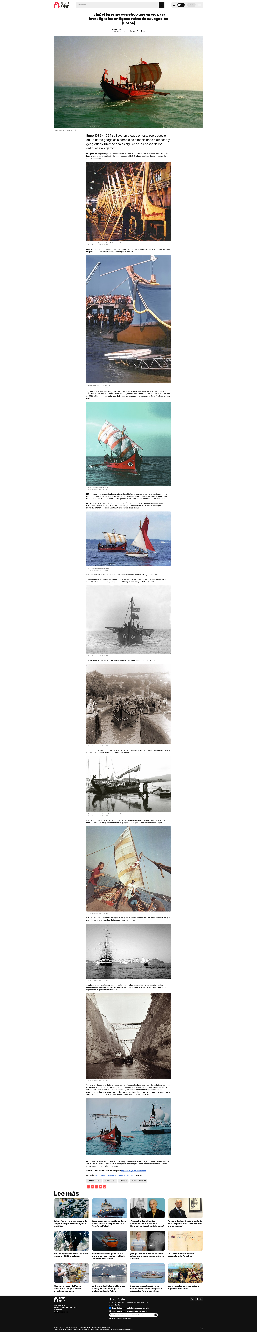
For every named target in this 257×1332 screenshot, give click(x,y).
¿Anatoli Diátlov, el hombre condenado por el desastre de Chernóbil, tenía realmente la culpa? (147, 1223)
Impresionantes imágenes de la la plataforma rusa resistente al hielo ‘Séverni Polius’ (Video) (108, 1256)
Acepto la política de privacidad (121, 1318)
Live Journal (114, 503)
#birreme (123, 1181)
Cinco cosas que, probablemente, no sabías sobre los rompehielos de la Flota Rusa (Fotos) (109, 1223)
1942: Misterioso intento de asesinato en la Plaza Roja (181, 1254)
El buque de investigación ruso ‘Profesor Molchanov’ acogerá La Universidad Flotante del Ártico (146, 1288)
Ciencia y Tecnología (137, 31)
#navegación (110, 1181)
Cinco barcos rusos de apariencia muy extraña (115, 1175)
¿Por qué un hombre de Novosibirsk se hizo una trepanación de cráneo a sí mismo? (147, 1256)
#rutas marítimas (139, 1181)
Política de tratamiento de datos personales (65, 1309)
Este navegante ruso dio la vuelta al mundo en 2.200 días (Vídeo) (71, 1254)
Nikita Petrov (117, 29)
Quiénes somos (59, 1305)
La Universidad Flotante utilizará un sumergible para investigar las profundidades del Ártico (108, 1288)
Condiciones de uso (61, 1312)
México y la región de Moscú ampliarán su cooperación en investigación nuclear (67, 1288)
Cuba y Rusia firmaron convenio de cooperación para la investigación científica (70, 1223)
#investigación (94, 1181)
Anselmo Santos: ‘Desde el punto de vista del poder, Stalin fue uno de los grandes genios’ (185, 1223)
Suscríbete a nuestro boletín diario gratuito (129, 1311)
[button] (157, 3)
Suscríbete (117, 1299)
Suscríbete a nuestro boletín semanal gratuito (130, 1308)
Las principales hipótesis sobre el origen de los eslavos (183, 1287)
